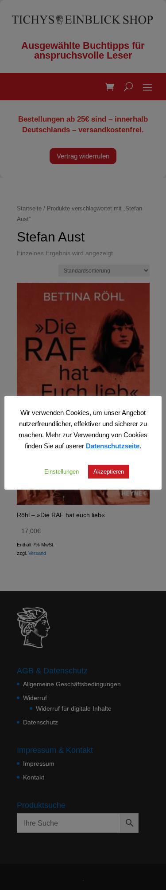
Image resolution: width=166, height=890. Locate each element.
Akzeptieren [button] (108, 471)
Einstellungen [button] (61, 471)
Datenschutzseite (112, 445)
